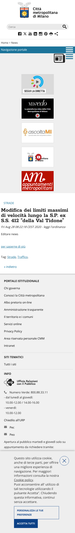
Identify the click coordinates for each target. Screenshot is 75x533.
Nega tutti (64, 460)
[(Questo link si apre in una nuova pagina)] (19, 34)
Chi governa (12, 288)
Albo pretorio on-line (18, 302)
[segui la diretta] (37, 94)
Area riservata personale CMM (24, 339)
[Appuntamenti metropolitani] (37, 190)
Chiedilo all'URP (15, 420)
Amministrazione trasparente (23, 310)
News (14, 42)
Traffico (23, 257)
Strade (9, 203)
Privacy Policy (13, 331)
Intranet (9, 346)
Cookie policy (23, 480)
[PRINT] (51, 34)
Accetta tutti (26, 523)
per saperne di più (13, 247)
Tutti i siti (10, 364)
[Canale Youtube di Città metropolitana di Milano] (37, 166)
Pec (12, 427)
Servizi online (13, 324)
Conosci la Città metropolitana (24, 295)
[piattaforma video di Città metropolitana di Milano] (37, 118)
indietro (11, 267)
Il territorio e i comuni (18, 317)
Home (4, 42)
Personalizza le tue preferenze (30, 513)
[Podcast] (37, 142)
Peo (12, 435)
